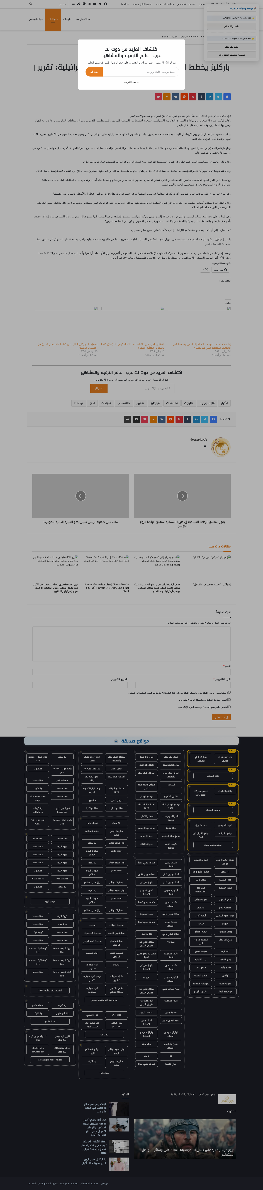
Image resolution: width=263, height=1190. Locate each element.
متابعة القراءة (131, 82)
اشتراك (94, 72)
